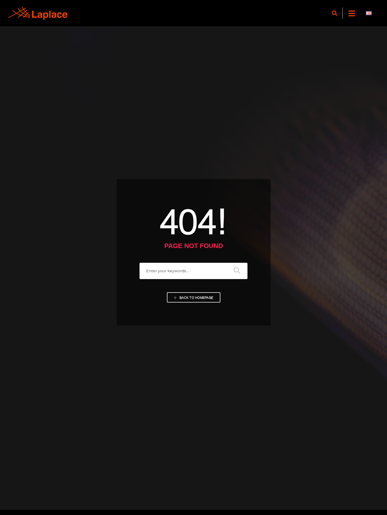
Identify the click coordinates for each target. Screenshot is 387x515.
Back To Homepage (195, 297)
